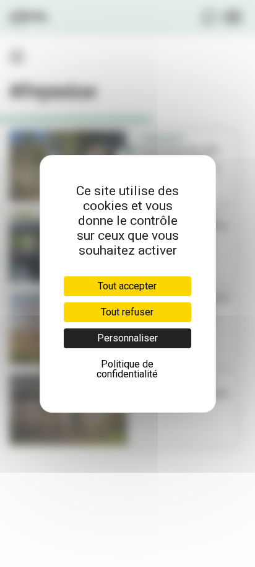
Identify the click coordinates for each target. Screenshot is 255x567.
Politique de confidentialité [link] (127, 369)
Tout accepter (127, 286)
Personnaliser (127, 338)
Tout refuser (127, 312)
